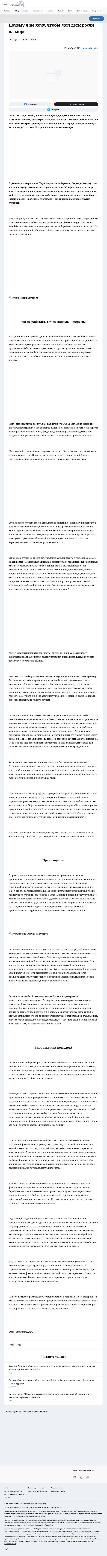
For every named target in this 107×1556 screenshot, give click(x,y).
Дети (70, 11)
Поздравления (97, 11)
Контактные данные (58, 1491)
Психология (38, 11)
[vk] (12, 1345)
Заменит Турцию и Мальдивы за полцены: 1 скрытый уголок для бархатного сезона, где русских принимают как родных (52, 1369)
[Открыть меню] (5, 3)
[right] (104, 11)
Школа (50, 11)
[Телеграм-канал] (53, 110)
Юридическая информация (37, 1491)
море (33, 39)
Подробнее (49, 1525)
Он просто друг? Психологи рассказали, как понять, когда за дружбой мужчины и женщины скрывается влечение (49, 1397)
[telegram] (20, 1345)
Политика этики (57, 1488)
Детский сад (82, 11)
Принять (97, 18)
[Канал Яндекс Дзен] (76, 104)
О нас (6, 1488)
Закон (60, 11)
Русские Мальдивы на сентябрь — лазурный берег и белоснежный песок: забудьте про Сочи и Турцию (51, 1383)
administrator (90, 48)
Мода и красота (21, 11)
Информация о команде (36, 1488)
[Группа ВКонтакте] (31, 104)
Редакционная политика (13, 1491)
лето (24, 39)
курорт (14, 39)
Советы (7, 11)
